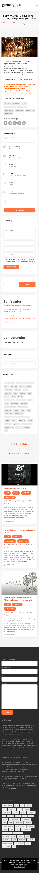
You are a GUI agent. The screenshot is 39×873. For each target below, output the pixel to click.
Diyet (6, 386)
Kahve (29, 393)
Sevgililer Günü (22, 407)
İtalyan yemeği (9, 427)
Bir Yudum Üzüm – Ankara (15, 488)
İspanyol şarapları (10, 107)
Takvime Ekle (19, 210)
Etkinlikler (12, 22)
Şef (5, 430)
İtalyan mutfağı (26, 424)
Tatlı (28, 410)
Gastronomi (8, 390)
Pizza (6, 403)
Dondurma (14, 386)
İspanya (24, 103)
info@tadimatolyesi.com (16, 193)
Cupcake (30, 383)
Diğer (10, 175)
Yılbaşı (30, 420)
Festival (28, 386)
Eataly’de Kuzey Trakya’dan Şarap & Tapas (19, 531)
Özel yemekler (10, 541)
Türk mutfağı (19, 413)
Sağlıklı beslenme (10, 407)
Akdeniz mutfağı (9, 383)
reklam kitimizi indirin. (21, 778)
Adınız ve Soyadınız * (8, 660)
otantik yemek (21, 400)
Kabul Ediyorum (19, 867)
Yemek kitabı (22, 420)
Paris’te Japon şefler (10, 315)
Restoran (24, 403)
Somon (16, 410)
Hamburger (8, 393)
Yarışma (7, 420)
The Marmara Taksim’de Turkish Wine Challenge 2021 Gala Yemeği (18, 599)
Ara (5, 280)
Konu (3, 675)
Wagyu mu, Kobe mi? (10, 322)
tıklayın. (13, 788)
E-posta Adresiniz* (8, 667)
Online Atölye (22, 107)
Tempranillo (8, 113)
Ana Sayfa (4, 22)
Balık (24, 383)
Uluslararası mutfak (22, 417)
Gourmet (17, 390)
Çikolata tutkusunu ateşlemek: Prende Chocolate (19, 318)
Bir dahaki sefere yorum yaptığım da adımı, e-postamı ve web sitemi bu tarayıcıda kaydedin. (20, 260)
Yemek (14, 420)
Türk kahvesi (8, 413)
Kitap (6, 396)
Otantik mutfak (9, 400)
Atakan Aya (15, 103)
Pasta (30, 400)
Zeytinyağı (8, 424)
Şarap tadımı (19, 110)
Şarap (18, 427)
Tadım (22, 410)
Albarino (7, 103)
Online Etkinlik (9, 110)
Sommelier (8, 410)
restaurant (14, 403)
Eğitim (14, 175)
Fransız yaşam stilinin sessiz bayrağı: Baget (17, 306)
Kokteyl (13, 396)
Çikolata (16, 424)
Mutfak (20, 396)
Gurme (25, 390)
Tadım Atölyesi (8, 61)
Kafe (15, 393)
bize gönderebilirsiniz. (17, 771)
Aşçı (18, 383)
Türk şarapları (9, 417)
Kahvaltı (22, 393)
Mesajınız (5, 683)
